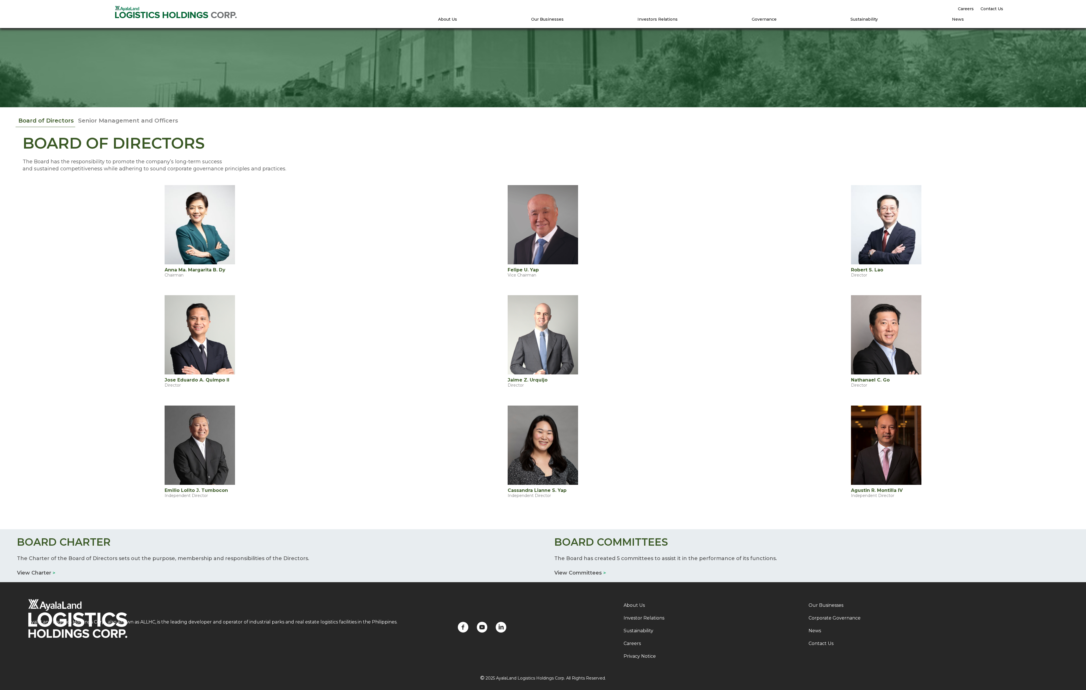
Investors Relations (657, 19)
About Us (447, 19)
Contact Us (992, 8)
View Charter (36, 573)
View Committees (580, 573)
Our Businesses (547, 19)
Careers (966, 8)
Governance (764, 19)
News (958, 19)
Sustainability (864, 19)
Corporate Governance (835, 618)
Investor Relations (644, 618)
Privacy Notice (640, 656)
